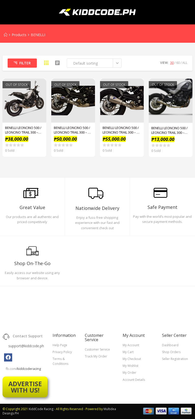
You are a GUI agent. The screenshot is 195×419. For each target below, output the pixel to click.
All (184, 63)
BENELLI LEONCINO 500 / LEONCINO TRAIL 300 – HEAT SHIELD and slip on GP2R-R (24, 130)
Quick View (40, 85)
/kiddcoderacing (28, 368)
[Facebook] (8, 357)
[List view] (57, 63)
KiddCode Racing (41, 409)
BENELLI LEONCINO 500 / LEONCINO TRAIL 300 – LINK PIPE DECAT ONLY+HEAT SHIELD (169, 130)
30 (172, 63)
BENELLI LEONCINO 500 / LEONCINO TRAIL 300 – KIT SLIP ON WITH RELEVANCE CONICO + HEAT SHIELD (122, 130)
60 (178, 63)
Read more (40, 98)
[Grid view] (46, 63)
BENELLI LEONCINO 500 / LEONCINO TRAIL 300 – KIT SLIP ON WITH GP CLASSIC (73, 130)
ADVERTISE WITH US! (25, 386)
